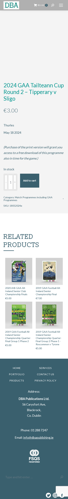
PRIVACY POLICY (45, 380)
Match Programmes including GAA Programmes (27, 199)
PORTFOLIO (16, 374)
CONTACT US (45, 374)
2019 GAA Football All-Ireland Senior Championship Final (48, 291)
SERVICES (45, 367)
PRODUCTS (16, 380)
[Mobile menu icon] (61, 5)
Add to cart (29, 180)
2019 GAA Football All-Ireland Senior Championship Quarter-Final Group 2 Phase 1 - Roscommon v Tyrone (49, 338)
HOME (17, 367)
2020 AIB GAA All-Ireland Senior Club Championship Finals (16, 291)
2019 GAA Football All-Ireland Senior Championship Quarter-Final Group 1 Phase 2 (18, 336)
